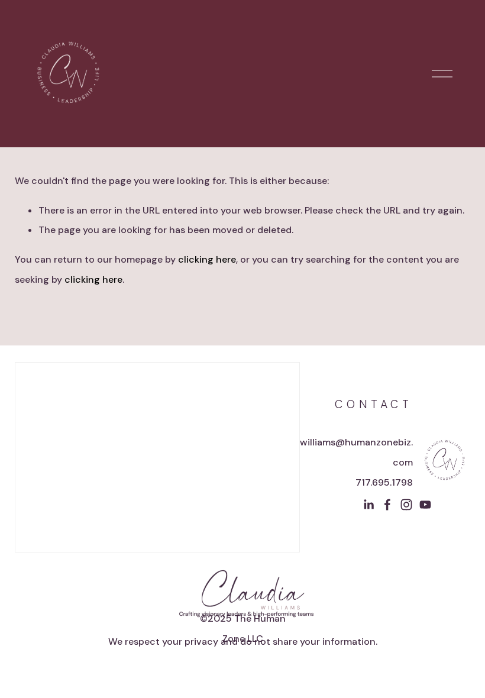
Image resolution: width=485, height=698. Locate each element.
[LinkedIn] (368, 504)
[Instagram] (406, 504)
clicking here (207, 259)
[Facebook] (387, 504)
